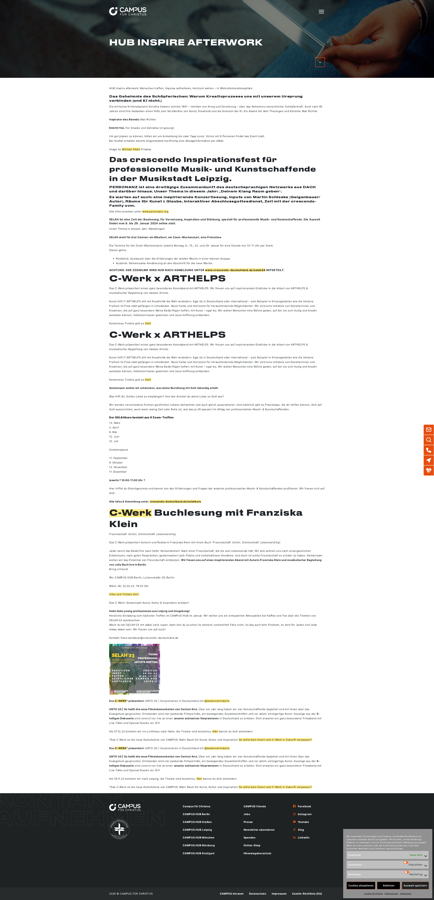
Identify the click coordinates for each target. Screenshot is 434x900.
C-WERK (120, 701)
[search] (429, 440)
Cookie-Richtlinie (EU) (307, 893)
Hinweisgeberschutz (258, 853)
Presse (248, 822)
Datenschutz (391, 893)
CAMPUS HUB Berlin (196, 814)
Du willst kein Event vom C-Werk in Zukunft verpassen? (275, 739)
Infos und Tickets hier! (124, 594)
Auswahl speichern (415, 885)
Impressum (405, 893)
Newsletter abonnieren (259, 829)
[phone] (429, 450)
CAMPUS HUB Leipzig (197, 829)
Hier (215, 731)
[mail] (429, 430)
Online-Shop (252, 845)
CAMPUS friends (255, 806)
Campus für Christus (196, 806)
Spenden (249, 837)
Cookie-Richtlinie (373, 893)
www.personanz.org (155, 211)
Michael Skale (131, 149)
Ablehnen (388, 885)
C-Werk (130, 513)
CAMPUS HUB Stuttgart (199, 853)
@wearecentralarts (217, 701)
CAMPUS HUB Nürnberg (199, 845)
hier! (148, 323)
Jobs (247, 814)
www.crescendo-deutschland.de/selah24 (235, 270)
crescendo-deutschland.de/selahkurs (175, 501)
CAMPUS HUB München (198, 837)
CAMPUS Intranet (231, 893)
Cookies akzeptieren (360, 885)
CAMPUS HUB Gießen (197, 822)
